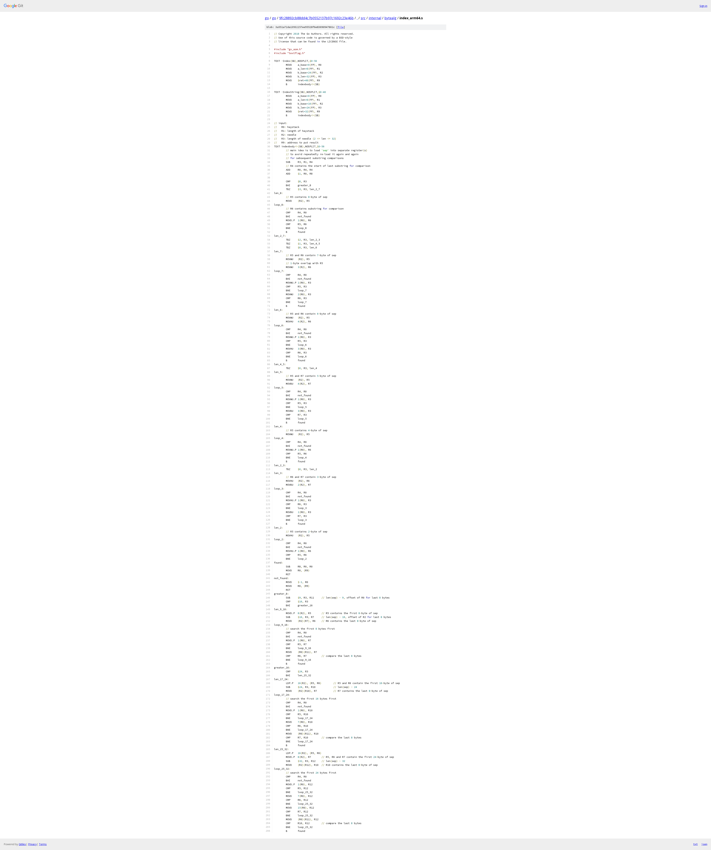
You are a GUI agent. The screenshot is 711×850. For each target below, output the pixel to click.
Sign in (703, 6)
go (267, 18)
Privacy (32, 844)
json (704, 844)
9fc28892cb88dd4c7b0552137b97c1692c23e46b (316, 18)
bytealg (390, 18)
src (363, 18)
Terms (43, 844)
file (341, 27)
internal (375, 18)
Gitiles (22, 844)
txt (695, 844)
